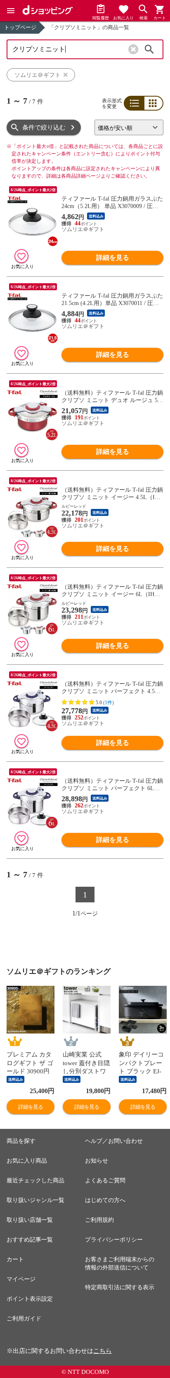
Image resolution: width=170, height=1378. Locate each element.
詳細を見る (112, 257)
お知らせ (96, 1161)
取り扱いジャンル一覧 (35, 1200)
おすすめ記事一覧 (30, 1240)
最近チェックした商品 (35, 1180)
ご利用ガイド (24, 1319)
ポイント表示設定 (30, 1299)
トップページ (20, 27)
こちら (102, 1351)
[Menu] (10, 10)
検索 (149, 49)
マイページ (21, 1279)
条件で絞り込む (44, 127)
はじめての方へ (105, 1200)
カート (15, 1259)
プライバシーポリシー (114, 1240)
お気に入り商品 (27, 1161)
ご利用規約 (99, 1220)
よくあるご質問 (105, 1180)
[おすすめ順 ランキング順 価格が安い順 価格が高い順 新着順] (128, 127)
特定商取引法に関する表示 (119, 1287)
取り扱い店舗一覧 (30, 1220)
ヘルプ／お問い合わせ (114, 1141)
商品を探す (21, 1141)
